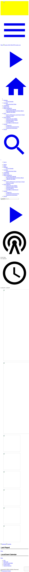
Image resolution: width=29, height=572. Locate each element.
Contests (5, 102)
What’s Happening (7, 108)
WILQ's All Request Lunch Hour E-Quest (15, 114)
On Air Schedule (9, 101)
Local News (6, 105)
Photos (5, 129)
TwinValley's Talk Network (12, 122)
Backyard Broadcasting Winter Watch (15, 110)
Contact (5, 124)
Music (4, 113)
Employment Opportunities (12, 126)
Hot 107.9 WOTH (10, 121)
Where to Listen (10, 116)
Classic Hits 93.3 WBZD (11, 118)
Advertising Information (11, 128)
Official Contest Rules (11, 104)
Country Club (6, 106)
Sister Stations (6, 117)
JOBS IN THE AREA (10, 112)
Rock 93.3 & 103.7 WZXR (12, 120)
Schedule (5, 100)
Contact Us (8, 125)
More (2, 551)
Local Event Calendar (11, 109)
